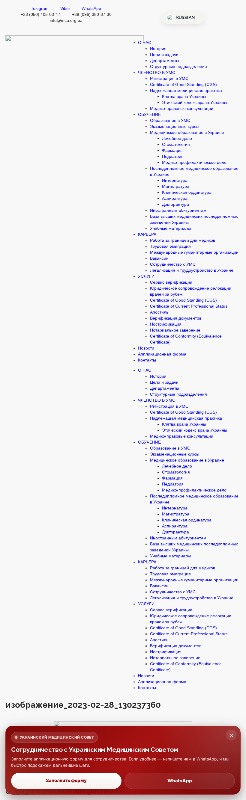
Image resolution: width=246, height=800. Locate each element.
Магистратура (175, 186)
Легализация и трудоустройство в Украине (191, 270)
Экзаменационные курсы (174, 126)
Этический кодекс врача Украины (194, 102)
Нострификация (166, 324)
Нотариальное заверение (175, 330)
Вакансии (159, 258)
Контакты (147, 360)
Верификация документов (175, 318)
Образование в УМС (170, 120)
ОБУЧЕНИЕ (149, 114)
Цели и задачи (164, 54)
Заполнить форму (66, 780)
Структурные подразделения (178, 66)
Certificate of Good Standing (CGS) (183, 84)
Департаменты (164, 60)
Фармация (172, 150)
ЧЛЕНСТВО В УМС (156, 72)
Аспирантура (175, 198)
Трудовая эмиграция (170, 246)
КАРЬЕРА (147, 234)
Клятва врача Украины (184, 96)
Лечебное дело (177, 138)
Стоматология (176, 144)
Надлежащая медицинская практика (186, 90)
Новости (146, 348)
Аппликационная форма (162, 354)
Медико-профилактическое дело (194, 162)
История (158, 48)
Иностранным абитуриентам (178, 210)
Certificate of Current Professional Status (188, 306)
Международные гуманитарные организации (194, 252)
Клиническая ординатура (187, 192)
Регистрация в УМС (169, 78)
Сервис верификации (171, 282)
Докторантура (175, 204)
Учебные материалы (170, 228)
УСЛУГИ (146, 276)
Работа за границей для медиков (182, 240)
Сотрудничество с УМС (173, 264)
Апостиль (159, 312)
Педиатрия (173, 156)
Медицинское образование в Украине (187, 132)
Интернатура (175, 180)
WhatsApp (179, 781)
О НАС (144, 42)
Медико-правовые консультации (181, 108)
